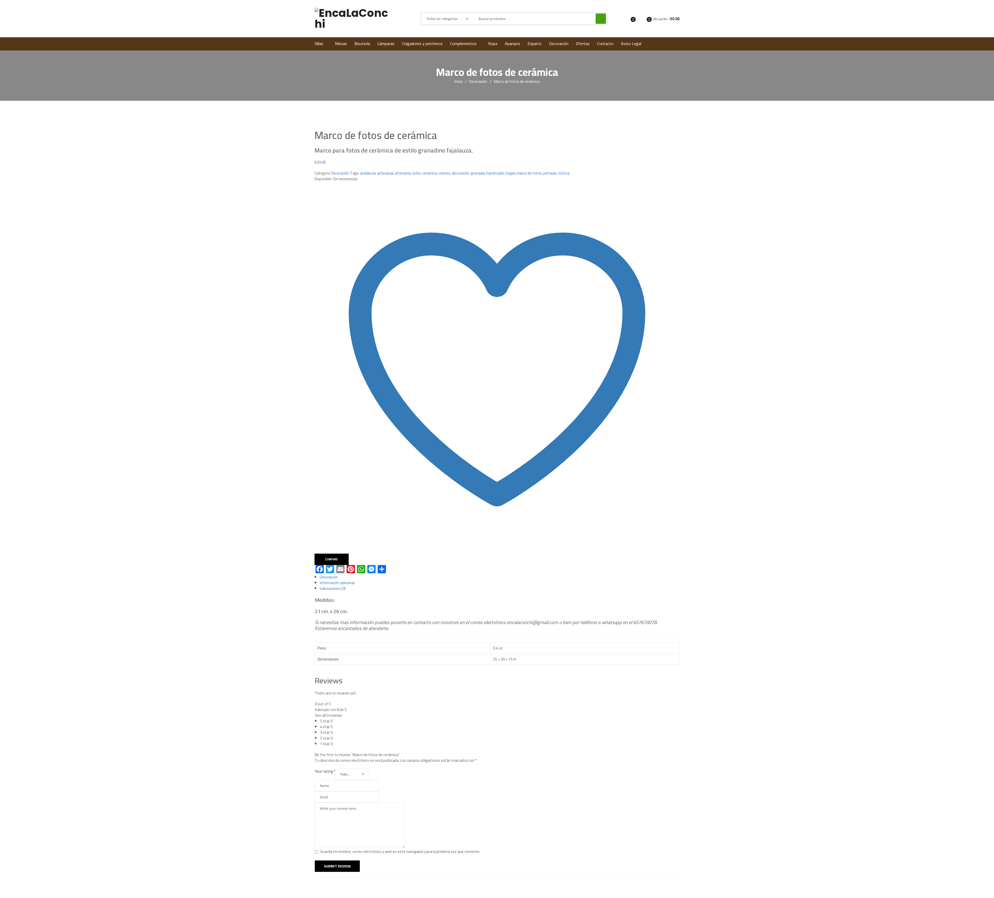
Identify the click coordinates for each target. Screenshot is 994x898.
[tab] (499, 577)
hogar (510, 173)
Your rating (325, 771)
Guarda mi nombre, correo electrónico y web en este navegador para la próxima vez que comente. (400, 851)
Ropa (492, 43)
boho (416, 173)
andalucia (368, 173)
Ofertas (583, 43)
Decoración (558, 43)
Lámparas (385, 43)
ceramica (429, 173)
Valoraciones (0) (333, 588)
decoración (460, 173)
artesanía (403, 173)
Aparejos (512, 43)
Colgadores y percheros (422, 43)
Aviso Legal (631, 43)
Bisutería (362, 43)
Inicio (459, 81)
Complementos (463, 43)
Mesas (341, 43)
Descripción (329, 577)
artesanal (385, 173)
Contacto (605, 43)
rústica (563, 173)
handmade (495, 173)
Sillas (319, 43)
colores (444, 173)
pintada (549, 173)
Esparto (535, 43)
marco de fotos (529, 173)
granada (478, 173)
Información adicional (337, 582)
